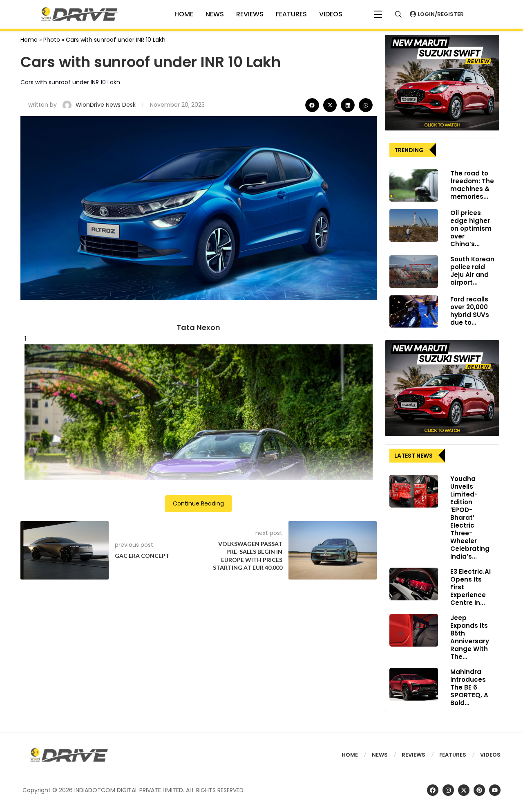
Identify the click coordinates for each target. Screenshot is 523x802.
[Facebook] (432, 790)
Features (291, 14)
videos (330, 14)
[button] (312, 105)
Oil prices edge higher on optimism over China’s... (471, 228)
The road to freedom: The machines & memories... (472, 185)
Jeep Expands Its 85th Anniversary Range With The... (469, 637)
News (215, 14)
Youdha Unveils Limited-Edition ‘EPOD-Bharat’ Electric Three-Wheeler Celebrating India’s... (469, 517)
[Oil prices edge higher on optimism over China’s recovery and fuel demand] (413, 225)
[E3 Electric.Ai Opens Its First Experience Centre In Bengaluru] (413, 584)
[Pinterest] (479, 790)
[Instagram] (448, 790)
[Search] (398, 14)
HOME (183, 14)
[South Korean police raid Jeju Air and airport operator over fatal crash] (413, 271)
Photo (51, 40)
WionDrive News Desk (106, 105)
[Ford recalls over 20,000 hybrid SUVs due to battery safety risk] (413, 311)
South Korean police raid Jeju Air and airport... (472, 271)
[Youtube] (495, 790)
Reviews (250, 14)
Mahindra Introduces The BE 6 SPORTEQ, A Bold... (469, 687)
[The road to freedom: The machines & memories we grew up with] (413, 185)
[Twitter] (463, 790)
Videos (490, 755)
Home (29, 40)
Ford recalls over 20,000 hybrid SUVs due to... (469, 311)
